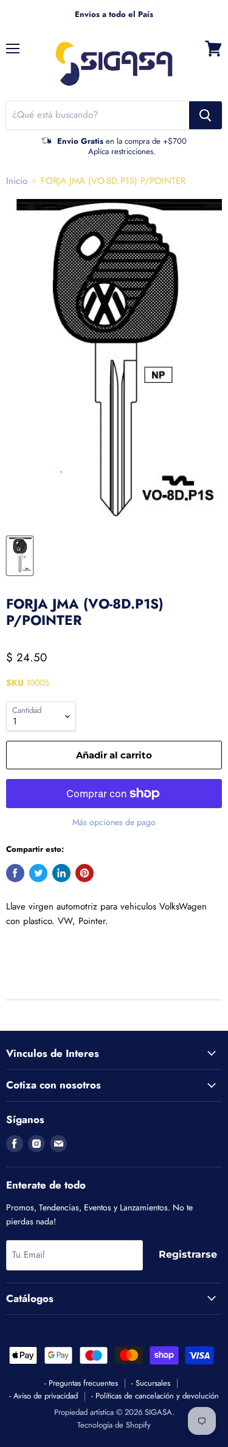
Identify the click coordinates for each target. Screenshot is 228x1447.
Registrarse (188, 1254)
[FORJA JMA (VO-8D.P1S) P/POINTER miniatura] (20, 555)
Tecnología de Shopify (114, 1425)
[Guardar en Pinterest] (84, 873)
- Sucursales (150, 1383)
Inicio (16, 181)
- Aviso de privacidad (43, 1395)
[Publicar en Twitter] (38, 873)
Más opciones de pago (114, 822)
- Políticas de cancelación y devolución (155, 1395)
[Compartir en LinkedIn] (61, 873)
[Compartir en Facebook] (15, 873)
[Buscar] (205, 115)
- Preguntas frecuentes (81, 1383)
